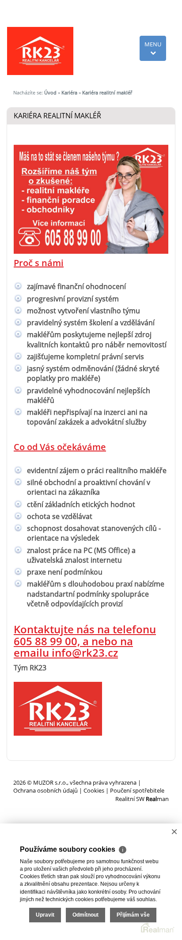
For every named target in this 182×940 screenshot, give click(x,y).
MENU (152, 44)
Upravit (45, 915)
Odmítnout (85, 915)
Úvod (50, 92)
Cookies (93, 790)
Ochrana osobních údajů (45, 790)
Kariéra (69, 92)
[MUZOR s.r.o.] (40, 50)
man (157, 799)
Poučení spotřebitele (137, 790)
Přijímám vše (133, 915)
